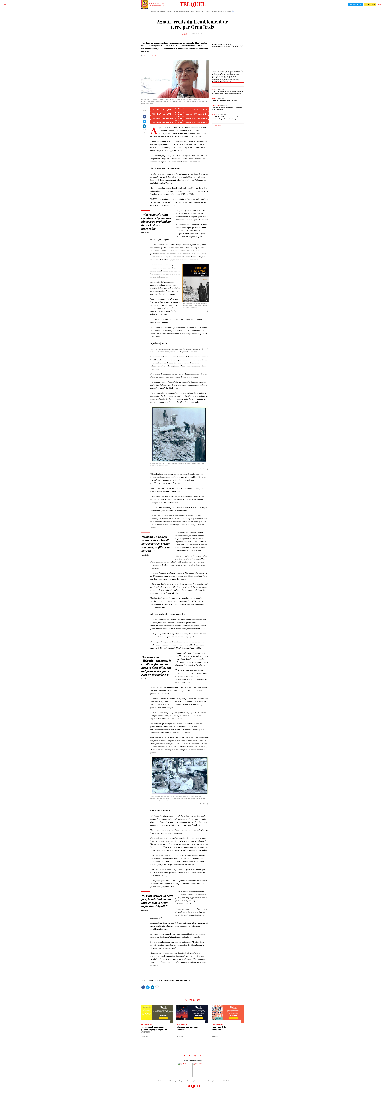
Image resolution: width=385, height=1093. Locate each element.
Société (197, 11)
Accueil (153, 11)
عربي (379, 4)
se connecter (370, 4)
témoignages (169, 980)
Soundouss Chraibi (150, 56)
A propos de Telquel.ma (179, 1081)
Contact (228, 1081)
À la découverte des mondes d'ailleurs (188, 1028)
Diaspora (228, 11)
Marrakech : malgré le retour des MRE (224, 100)
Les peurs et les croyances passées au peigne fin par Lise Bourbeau (154, 1029)
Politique (169, 11)
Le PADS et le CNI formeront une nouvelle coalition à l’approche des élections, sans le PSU (226, 119)
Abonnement (163, 1081)
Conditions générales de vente (195, 1081)
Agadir (151, 980)
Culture (208, 11)
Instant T (214, 89)
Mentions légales (210, 1081)
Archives (221, 11)
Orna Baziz (159, 980)
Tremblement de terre (183, 980)
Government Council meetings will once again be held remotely (227, 108)
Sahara (175, 11)
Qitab (202, 11)
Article (185, 34)
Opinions (214, 11)
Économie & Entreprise (186, 11)
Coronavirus (161, 11)
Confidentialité (221, 1081)
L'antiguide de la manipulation (219, 1028)
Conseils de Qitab (146, 1024)
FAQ (170, 1081)
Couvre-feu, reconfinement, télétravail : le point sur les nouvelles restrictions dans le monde (227, 92)
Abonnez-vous (355, 4)
